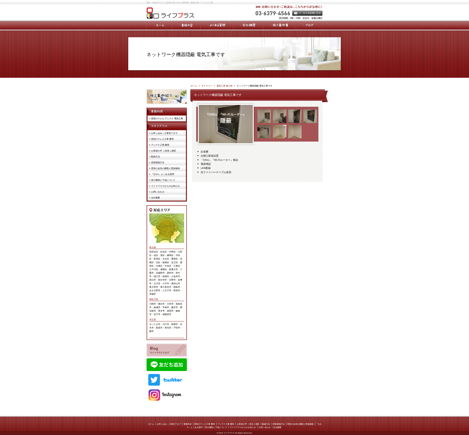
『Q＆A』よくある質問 (162, 174)
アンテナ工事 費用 (160, 144)
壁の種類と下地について (163, 180)
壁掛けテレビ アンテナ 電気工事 (167, 118)
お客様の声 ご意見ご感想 (163, 150)
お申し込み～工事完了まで (164, 133)
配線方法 (155, 156)
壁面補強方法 (157, 162)
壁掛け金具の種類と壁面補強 (165, 168)
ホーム (151, 424)
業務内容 (188, 424)
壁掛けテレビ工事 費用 (162, 138)
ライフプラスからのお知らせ (165, 185)
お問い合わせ (157, 191)
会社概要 (155, 197)
